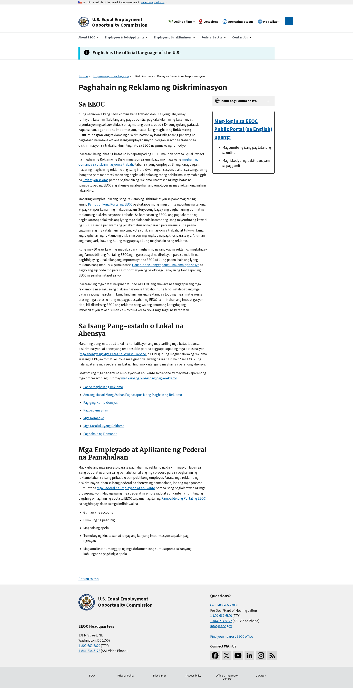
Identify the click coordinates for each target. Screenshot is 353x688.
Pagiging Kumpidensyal (100, 402)
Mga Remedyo (93, 418)
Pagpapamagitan (95, 410)
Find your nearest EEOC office (231, 636)
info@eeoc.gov (221, 626)
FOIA (92, 675)
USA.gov (261, 675)
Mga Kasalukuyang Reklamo (103, 426)
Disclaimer (159, 675)
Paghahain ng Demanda (100, 434)
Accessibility (193, 675)
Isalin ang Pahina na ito (239, 101)
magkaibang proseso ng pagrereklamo (149, 378)
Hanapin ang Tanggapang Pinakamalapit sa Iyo (165, 265)
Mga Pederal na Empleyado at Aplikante (126, 488)
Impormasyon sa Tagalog (111, 76)
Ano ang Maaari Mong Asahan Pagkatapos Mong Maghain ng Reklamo (132, 394)
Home (83, 76)
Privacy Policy (125, 675)
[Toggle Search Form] (289, 21)
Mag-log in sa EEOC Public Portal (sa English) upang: (243, 129)
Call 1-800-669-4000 (224, 605)
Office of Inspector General (227, 677)
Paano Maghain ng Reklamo (103, 387)
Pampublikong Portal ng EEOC (110, 204)
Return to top (88, 579)
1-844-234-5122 (89, 651)
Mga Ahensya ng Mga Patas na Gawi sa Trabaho (113, 354)
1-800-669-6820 (89, 645)
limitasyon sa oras (95, 180)
